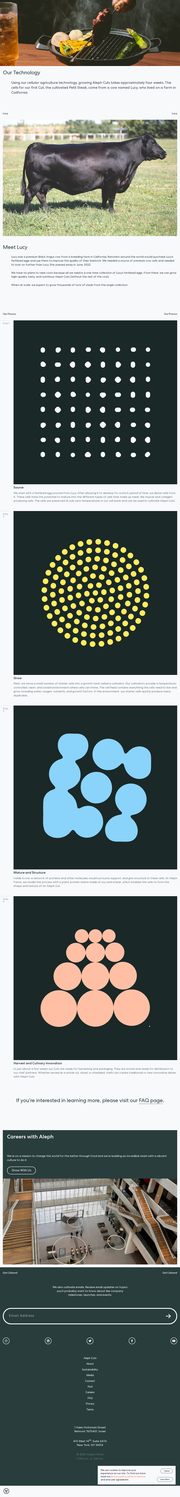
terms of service (136, 1477)
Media (90, 1375)
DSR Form (98, 1459)
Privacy (90, 1404)
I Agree (167, 1471)
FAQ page (151, 1101)
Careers (90, 1392)
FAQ (90, 1398)
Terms (90, 1409)
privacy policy (118, 1477)
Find (90, 1387)
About (90, 1364)
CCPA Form (82, 1459)
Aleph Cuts (90, 1358)
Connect (90, 1381)
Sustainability (90, 1369)
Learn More (165, 1479)
